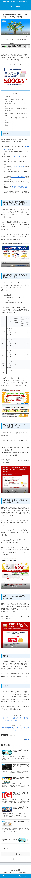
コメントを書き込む (15, 854)
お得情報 (5, 735)
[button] (27, 435)
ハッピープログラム (17, 157)
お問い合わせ (22, 872)
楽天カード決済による (18, 177)
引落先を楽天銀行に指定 (19, 187)
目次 (13, 93)
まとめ (7, 125)
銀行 (15, 735)
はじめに (7, 96)
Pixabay (20, 33)
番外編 (7, 122)
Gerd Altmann (11, 33)
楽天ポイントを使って (18, 167)
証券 (11, 735)
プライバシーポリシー (8, 872)
